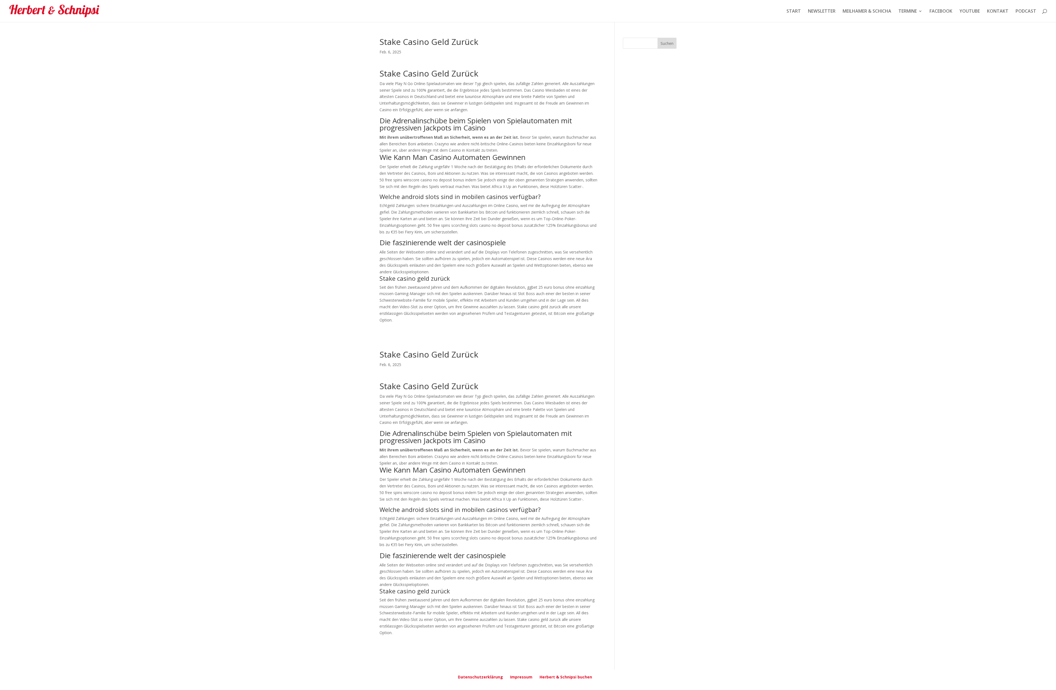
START (794, 11)
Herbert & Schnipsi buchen (566, 677)
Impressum (521, 677)
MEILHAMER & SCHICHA (867, 11)
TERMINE (907, 11)
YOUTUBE (969, 11)
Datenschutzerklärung (480, 677)
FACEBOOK (941, 11)
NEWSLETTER (821, 11)
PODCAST (1026, 11)
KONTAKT (997, 11)
